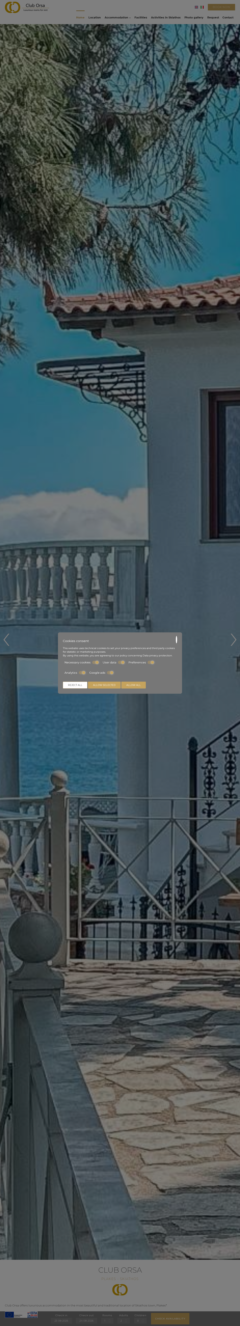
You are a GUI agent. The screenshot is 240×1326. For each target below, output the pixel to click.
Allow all (133, 685)
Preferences (137, 662)
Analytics (70, 672)
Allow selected (104, 685)
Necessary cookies (77, 662)
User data (109, 662)
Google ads (97, 672)
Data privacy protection (157, 655)
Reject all (75, 685)
